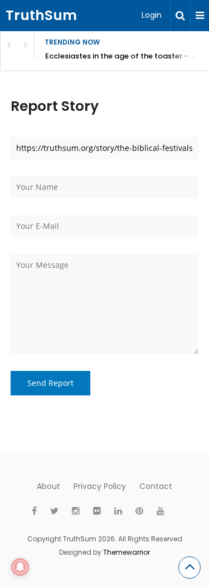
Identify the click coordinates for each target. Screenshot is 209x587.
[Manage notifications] (20, 567)
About (48, 486)
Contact (155, 486)
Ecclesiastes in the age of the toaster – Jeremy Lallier (127, 56)
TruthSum (41, 15)
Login (152, 15)
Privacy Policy (100, 486)
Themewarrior (126, 552)
